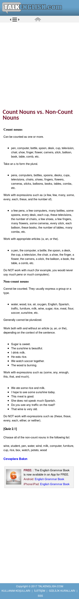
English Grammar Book (49, 479)
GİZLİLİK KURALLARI (62, 590)
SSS (40, 595)
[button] (15, 21)
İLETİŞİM (39, 590)
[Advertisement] (39, 65)
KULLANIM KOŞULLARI (16, 590)
